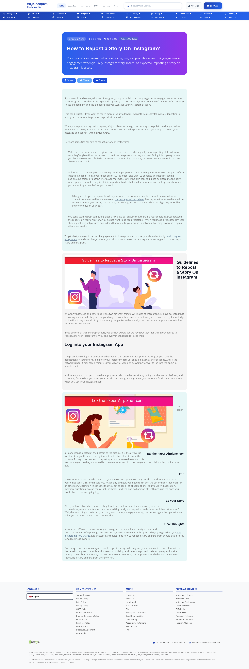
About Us (130, 598)
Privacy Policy (82, 605)
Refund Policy (82, 598)
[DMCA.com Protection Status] (34, 643)
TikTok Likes (181, 609)
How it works (85, 6)
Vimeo (182, 17)
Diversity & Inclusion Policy (87, 616)
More (116, 6)
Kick (82, 17)
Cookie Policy (82, 626)
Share (70, 80)
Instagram (11, 14)
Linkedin (35, 17)
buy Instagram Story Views (129, 199)
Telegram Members (184, 623)
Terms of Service (83, 595)
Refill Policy (81, 602)
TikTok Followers (183, 605)
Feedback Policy (83, 623)
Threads (207, 14)
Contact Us (130, 595)
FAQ (96, 6)
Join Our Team (132, 605)
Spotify (157, 14)
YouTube (109, 14)
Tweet (86, 80)
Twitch (58, 17)
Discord (10, 17)
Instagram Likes (182, 598)
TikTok (34, 14)
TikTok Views (181, 612)
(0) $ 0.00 (214, 5)
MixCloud (158, 17)
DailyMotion (135, 17)
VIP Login (195, 5)
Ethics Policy (81, 619)
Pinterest (109, 17)
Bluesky (232, 14)
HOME (61, 6)
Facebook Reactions (184, 619)
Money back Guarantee (136, 612)
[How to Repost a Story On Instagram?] (40, 5)
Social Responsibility (134, 616)
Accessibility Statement (136, 623)
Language (33, 589)
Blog (128, 609)
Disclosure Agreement (85, 629)
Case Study (81, 633)
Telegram (84, 14)
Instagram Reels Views (185, 602)
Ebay (206, 17)
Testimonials (131, 626)
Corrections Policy (84, 612)
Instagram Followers (184, 595)
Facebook (60, 14)
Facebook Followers (184, 616)
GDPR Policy (81, 609)
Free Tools (106, 6)
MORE (231, 17)
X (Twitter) (134, 14)
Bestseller (72, 6)
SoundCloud (184, 14)
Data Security (131, 619)
